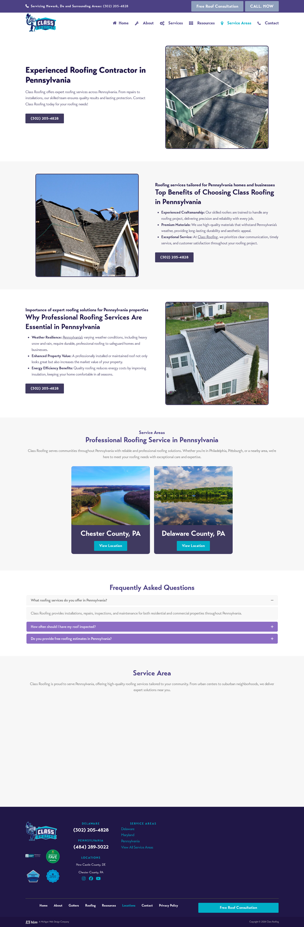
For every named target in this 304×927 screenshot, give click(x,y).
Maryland (127, 835)
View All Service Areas (137, 847)
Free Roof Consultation (217, 6)
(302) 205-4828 (79, 6)
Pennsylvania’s (73, 337)
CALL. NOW (262, 6)
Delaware (127, 829)
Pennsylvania (130, 841)
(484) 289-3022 (91, 847)
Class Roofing (208, 237)
